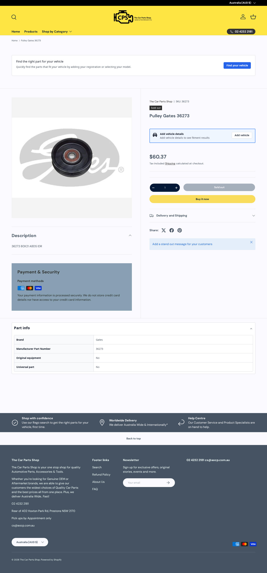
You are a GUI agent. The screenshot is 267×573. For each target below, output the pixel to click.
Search (97, 467)
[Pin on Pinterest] (180, 230)
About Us (98, 482)
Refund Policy (101, 474)
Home (16, 31)
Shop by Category (55, 31)
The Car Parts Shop (160, 101)
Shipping (170, 163)
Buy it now (202, 199)
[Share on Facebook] (172, 230)
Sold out (219, 187)
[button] (253, 17)
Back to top (133, 438)
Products (31, 31)
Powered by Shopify (51, 559)
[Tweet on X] (164, 230)
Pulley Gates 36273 (31, 40)
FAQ (95, 489)
